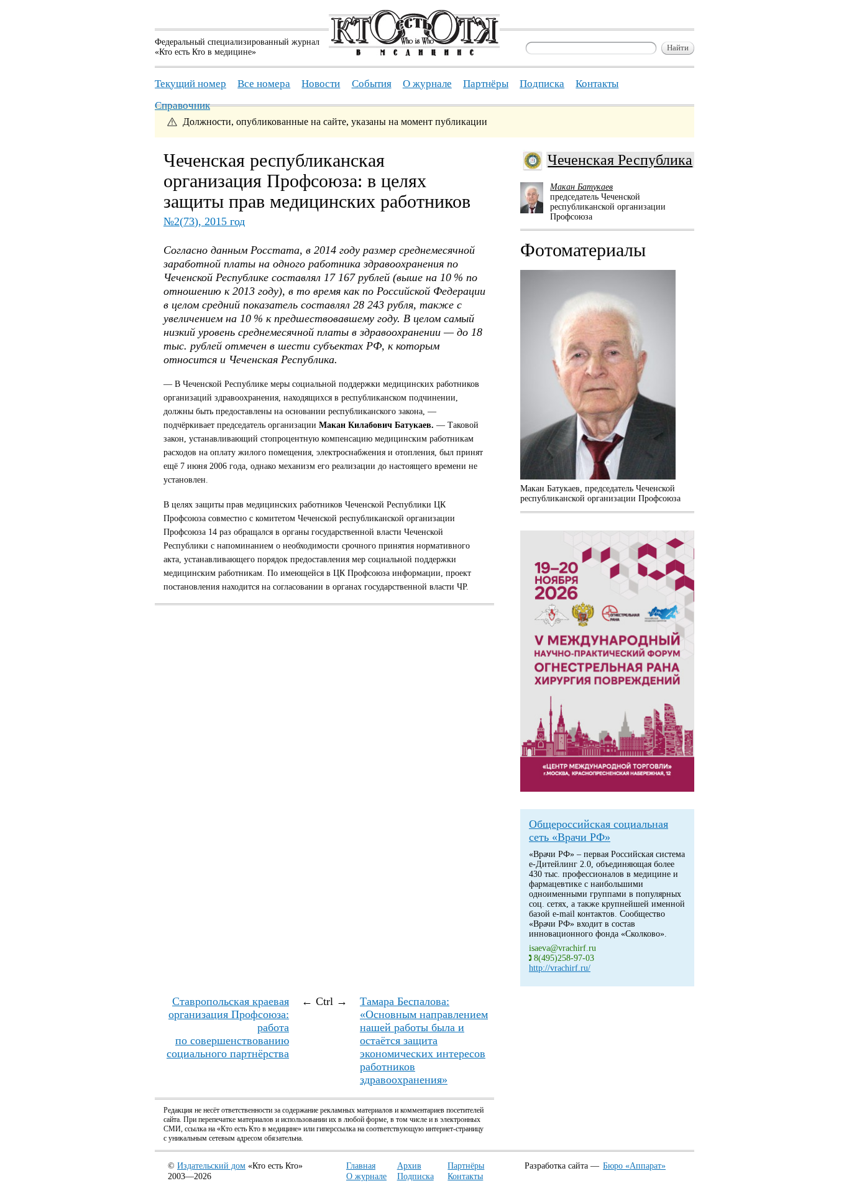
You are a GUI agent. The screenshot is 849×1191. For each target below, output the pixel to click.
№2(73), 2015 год (204, 221)
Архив (409, 1165)
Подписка (415, 1176)
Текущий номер (190, 84)
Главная (360, 1165)
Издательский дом (211, 1165)
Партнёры (465, 1165)
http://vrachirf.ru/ (559, 968)
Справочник (182, 105)
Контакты (465, 1176)
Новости (320, 84)
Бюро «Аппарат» (634, 1165)
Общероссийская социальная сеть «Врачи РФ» (598, 830)
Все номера (263, 84)
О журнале (366, 1176)
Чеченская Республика (620, 160)
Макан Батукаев (581, 187)
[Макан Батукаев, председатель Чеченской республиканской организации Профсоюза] (598, 375)
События (372, 84)
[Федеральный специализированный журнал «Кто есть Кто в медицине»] (414, 53)
